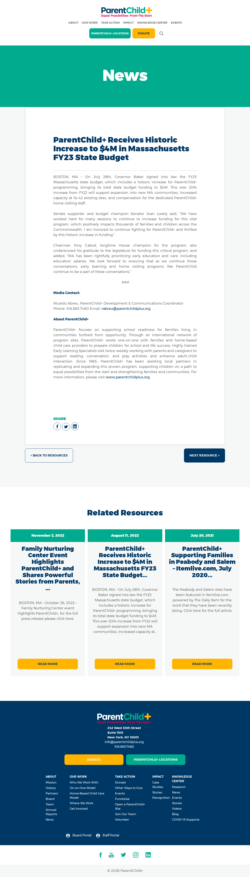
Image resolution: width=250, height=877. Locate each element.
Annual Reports (51, 812)
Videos (177, 808)
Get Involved (79, 808)
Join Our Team (125, 814)
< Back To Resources (49, 455)
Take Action (110, 22)
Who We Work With (84, 782)
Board (50, 799)
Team (50, 804)
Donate (144, 33)
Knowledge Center (152, 22)
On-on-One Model (83, 788)
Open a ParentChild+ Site (130, 806)
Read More (48, 664)
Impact (128, 22)
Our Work (90, 22)
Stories (157, 792)
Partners (52, 793)
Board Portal (82, 835)
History (51, 788)
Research (179, 787)
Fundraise (122, 799)
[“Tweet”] (66, 427)
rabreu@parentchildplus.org (125, 309)
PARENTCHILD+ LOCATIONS (110, 33)
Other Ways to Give (129, 788)
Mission (51, 782)
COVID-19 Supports (185, 819)
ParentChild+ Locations (156, 759)
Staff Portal (110, 835)
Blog (175, 814)
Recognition (161, 797)
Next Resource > (204, 455)
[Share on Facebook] (57, 426)
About (73, 22)
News (50, 819)
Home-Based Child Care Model (87, 795)
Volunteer (122, 819)
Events (176, 22)
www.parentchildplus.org (128, 377)
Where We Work (81, 803)
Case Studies (157, 785)
